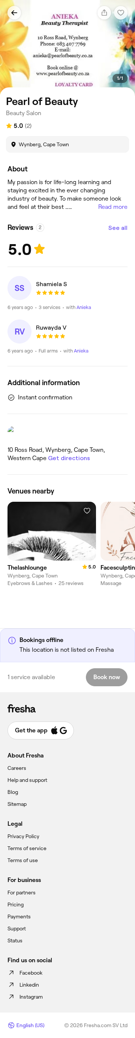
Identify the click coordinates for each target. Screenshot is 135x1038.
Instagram (31, 997)
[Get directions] (68, 433)
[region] (67, 48)
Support (17, 929)
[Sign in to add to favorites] (87, 511)
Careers (17, 768)
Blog (13, 792)
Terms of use (23, 860)
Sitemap (17, 804)
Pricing (16, 905)
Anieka (83, 307)
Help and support (27, 780)
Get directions (69, 458)
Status (15, 941)
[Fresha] (68, 708)
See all (118, 228)
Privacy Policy (23, 836)
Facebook (31, 973)
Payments (19, 917)
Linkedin (29, 985)
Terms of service (27, 848)
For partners (22, 893)
